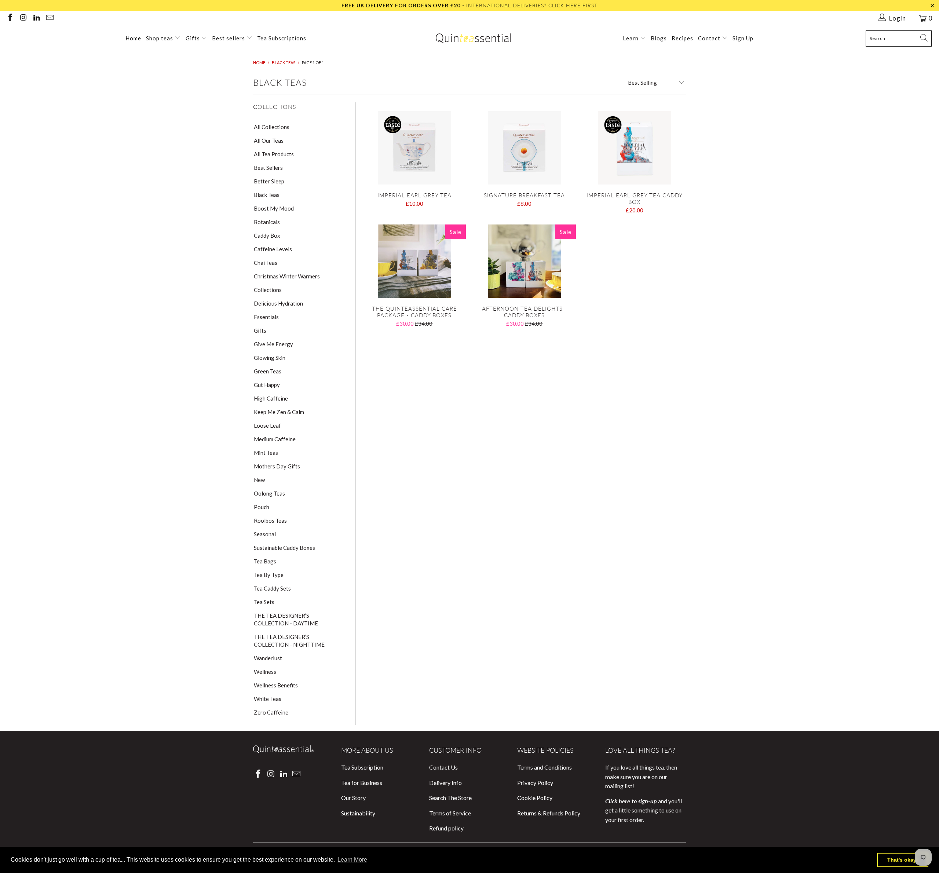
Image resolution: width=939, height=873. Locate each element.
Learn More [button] (352, 859)
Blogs (659, 38)
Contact (710, 38)
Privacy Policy (535, 782)
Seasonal (265, 534)
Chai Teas (265, 262)
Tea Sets (264, 602)
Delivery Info (445, 782)
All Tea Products (274, 154)
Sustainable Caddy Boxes (284, 547)
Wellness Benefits (276, 685)
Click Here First (573, 5)
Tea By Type (269, 574)
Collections (268, 289)
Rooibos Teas (270, 520)
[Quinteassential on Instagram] (23, 18)
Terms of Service (450, 813)
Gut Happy (267, 384)
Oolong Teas (269, 493)
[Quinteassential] (473, 38)
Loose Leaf (267, 425)
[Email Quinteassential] (49, 18)
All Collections (271, 127)
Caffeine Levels (273, 249)
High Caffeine (271, 398)
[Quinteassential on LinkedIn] (36, 18)
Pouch (261, 507)
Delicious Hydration (278, 303)
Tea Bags (265, 561)
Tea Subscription (362, 767)
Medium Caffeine (275, 439)
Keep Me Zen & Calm (279, 412)
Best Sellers (268, 167)
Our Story (353, 797)
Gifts (193, 38)
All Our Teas (269, 140)
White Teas (267, 698)
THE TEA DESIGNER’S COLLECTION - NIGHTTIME (289, 640)
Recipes (682, 38)
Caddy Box (267, 235)
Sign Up (742, 38)
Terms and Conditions (544, 767)
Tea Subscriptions (281, 38)
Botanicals (267, 222)
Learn (631, 38)
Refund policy (446, 828)
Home (133, 38)
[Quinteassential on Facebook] (10, 18)
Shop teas (159, 38)
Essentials (266, 317)
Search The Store (450, 797)
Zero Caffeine (271, 712)
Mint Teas (266, 452)
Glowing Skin (269, 357)
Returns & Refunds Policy (548, 813)
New (259, 479)
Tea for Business (361, 782)
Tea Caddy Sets (272, 588)
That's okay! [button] (902, 860)
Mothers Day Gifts (277, 466)
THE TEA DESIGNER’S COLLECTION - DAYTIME (286, 619)
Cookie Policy (534, 797)
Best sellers (228, 38)
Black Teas (266, 194)
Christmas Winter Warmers (287, 276)
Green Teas (267, 371)
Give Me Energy (273, 344)
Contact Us (443, 767)
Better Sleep (269, 181)
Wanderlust (268, 658)
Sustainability (358, 813)
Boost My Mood (274, 208)
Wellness (265, 671)
